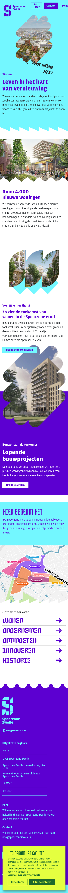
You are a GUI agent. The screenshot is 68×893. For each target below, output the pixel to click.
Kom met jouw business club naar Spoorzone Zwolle (22, 775)
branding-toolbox (18, 819)
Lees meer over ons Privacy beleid (24, 875)
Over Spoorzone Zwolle (16, 758)
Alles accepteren (42, 882)
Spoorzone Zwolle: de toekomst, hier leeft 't (24, 767)
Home (6, 750)
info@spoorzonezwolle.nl (17, 837)
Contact (7, 783)
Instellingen (17, 882)
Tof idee (7, 791)
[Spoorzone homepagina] (13, 710)
